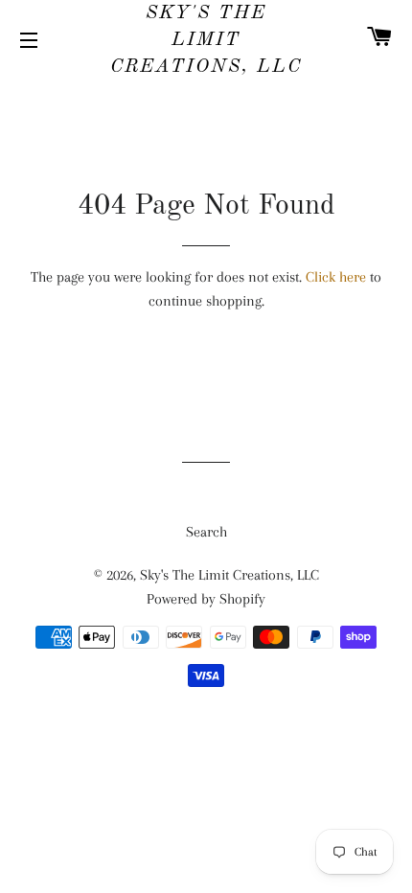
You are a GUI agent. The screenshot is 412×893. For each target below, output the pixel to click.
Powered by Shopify (206, 598)
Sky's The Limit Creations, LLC (206, 40)
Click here (336, 277)
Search (206, 531)
